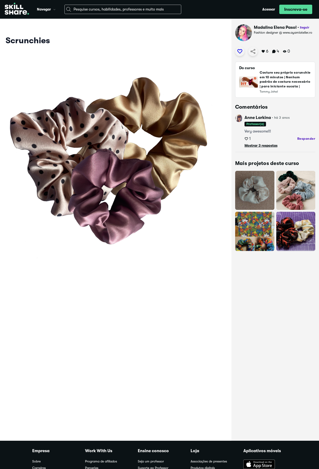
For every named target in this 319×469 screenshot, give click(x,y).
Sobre (36, 461)
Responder (306, 138)
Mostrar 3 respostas (261, 145)
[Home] (17, 9)
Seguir (304, 27)
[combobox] (122, 9)
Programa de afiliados (101, 461)
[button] (54, 9)
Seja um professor (151, 461)
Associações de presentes (209, 461)
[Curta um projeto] (240, 51)
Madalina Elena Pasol (275, 27)
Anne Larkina (258, 117)
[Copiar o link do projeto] (253, 51)
